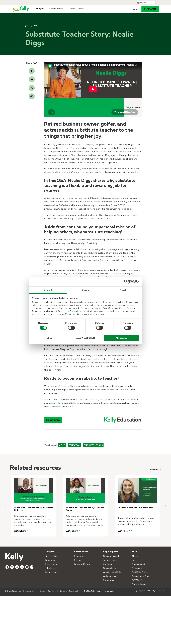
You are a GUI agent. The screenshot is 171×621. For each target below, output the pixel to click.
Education (74, 445)
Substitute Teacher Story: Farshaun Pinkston (33, 509)
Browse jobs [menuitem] (51, 560)
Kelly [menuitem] (134, 552)
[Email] (32, 96)
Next (165, 506)
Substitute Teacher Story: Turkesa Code (85, 509)
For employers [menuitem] (139, 584)
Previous (5, 506)
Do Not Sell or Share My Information (99, 591)
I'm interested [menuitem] (52, 572)
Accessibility (31, 591)
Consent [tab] (48, 290)
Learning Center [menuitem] (82, 564)
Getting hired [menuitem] (109, 568)
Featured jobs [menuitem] (52, 564)
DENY (49, 338)
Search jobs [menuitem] (51, 556)
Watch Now (21, 530)
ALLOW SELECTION (85, 338)
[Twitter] (32, 88)
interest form (56, 402)
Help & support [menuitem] (77, 8)
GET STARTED (150, 9)
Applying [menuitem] (107, 564)
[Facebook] (32, 71)
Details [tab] (85, 290)
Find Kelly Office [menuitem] (140, 572)
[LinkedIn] (32, 79)
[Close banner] (138, 282)
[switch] (71, 328)
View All (154, 469)
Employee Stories (93, 445)
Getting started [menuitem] (111, 556)
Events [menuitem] (77, 560)
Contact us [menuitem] (108, 580)
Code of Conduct (47, 591)
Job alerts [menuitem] (50, 568)
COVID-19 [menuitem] (137, 580)
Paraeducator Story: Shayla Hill (135, 507)
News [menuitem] (134, 560)
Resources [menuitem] (79, 556)
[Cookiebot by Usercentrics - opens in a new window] (126, 282)
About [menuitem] (135, 556)
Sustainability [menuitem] (138, 568)
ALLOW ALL (121, 338)
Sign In (134, 9)
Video (62, 445)
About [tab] (123, 290)
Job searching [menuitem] (109, 560)
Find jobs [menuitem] (40, 8)
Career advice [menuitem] (56, 8)
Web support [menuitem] (109, 576)
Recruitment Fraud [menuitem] (141, 576)
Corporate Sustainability (69, 591)
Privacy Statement (79, 311)
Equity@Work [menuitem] (138, 564)
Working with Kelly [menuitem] (112, 572)
